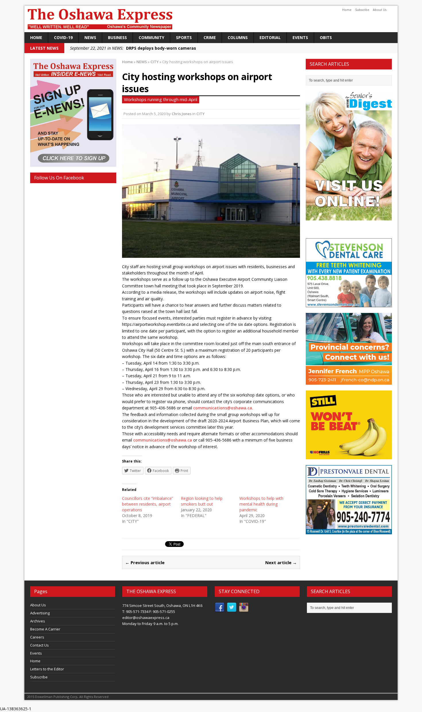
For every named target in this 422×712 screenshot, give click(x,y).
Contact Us (39, 645)
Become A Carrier (45, 629)
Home (346, 10)
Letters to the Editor (47, 669)
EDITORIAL (270, 37)
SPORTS (184, 37)
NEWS (90, 37)
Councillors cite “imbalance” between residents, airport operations (147, 504)
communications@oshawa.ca (162, 440)
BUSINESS (117, 37)
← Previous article (144, 562)
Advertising (40, 613)
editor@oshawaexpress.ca (145, 617)
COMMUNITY (151, 37)
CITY (200, 113)
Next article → (281, 562)
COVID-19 (63, 37)
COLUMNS (238, 37)
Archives (37, 621)
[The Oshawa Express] (211, 19)
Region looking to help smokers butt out (201, 501)
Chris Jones (181, 113)
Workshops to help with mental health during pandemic (261, 504)
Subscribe (362, 10)
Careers (37, 637)
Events (300, 37)
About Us (379, 10)
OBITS (326, 37)
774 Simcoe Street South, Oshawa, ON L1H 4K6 (162, 605)
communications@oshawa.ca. (223, 408)
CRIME (210, 37)
